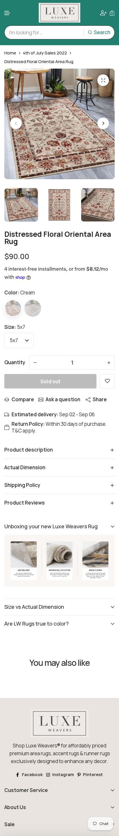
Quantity (14, 362)
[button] (7, 13)
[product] (103, 80)
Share (100, 399)
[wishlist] (107, 381)
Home (10, 53)
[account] (103, 13)
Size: (14, 327)
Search (102, 32)
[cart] (112, 13)
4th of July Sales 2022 (45, 53)
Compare (23, 399)
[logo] (59, 13)
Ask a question (63, 399)
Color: (19, 292)
